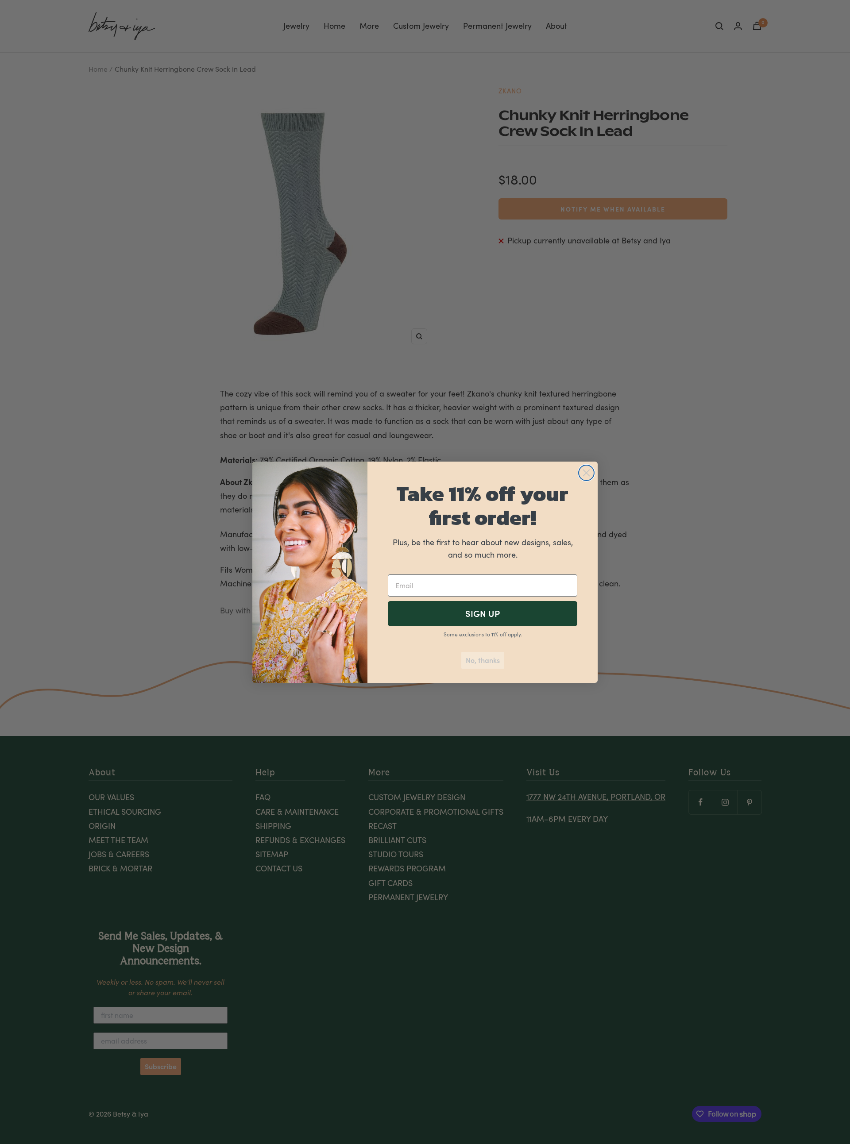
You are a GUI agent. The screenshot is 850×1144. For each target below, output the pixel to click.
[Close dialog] (586, 473)
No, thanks (483, 660)
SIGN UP (482, 614)
